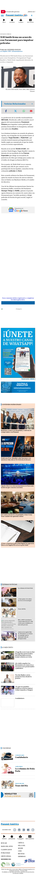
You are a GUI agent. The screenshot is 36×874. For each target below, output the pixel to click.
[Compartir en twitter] (15, 111)
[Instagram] (33, 830)
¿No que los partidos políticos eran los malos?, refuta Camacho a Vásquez (24, 688)
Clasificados (6, 850)
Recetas (21, 854)
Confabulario (19, 698)
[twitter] (23, 830)
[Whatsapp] (14, 830)
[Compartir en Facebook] (6, 111)
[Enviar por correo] (31, 111)
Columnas (6, 748)
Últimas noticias (9, 584)
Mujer (20, 848)
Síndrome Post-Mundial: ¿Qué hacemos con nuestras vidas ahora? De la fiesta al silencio (16, 459)
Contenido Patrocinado (11, 404)
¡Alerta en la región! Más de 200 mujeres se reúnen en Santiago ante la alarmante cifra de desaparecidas (25, 635)
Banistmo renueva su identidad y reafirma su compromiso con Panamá (16, 431)
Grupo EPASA (6, 856)
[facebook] (19, 830)
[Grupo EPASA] (29, 861)
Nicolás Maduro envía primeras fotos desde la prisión (23, 676)
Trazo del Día (22, 609)
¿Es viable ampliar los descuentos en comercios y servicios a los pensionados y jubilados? (24, 665)
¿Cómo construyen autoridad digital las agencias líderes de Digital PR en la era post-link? (17, 544)
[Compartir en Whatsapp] (24, 111)
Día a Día (21, 845)
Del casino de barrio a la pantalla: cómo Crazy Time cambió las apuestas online (16, 515)
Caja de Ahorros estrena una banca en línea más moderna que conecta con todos (17, 486)
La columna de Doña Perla (25, 588)
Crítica (21, 843)
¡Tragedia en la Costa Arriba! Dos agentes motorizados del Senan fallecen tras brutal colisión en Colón (25, 654)
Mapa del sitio (7, 846)
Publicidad (5, 853)
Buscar (4, 843)
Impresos (21, 856)
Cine (20, 851)
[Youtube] (28, 830)
